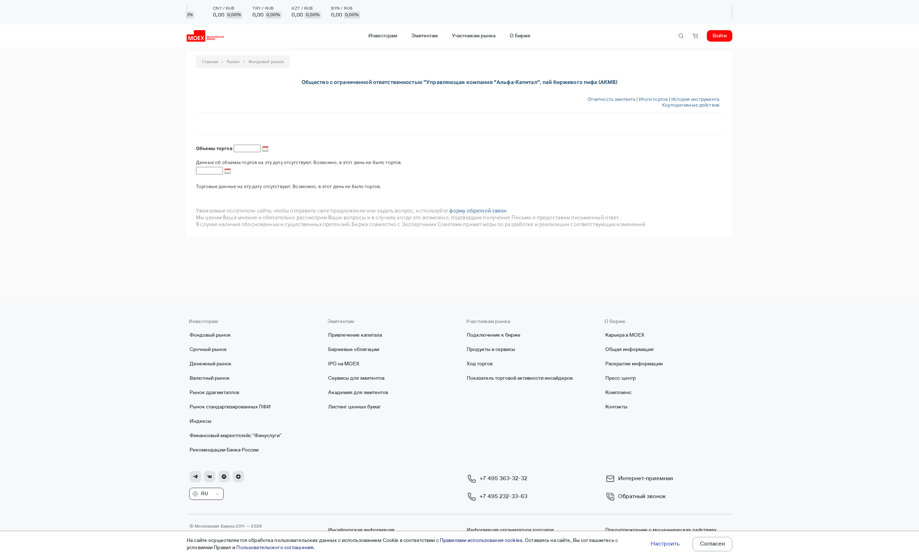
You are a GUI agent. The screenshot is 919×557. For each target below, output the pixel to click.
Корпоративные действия (690, 105)
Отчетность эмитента (611, 99)
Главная (210, 61)
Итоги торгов (653, 99)
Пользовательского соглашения (274, 547)
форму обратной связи (478, 210)
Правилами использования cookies (481, 540)
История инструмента (695, 99)
